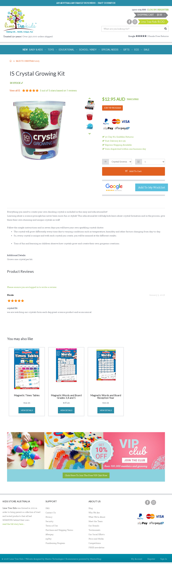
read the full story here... (14, 524)
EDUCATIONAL (66, 49)
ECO (136, 49)
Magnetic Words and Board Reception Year (105, 396)
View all (15, 90)
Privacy (49, 517)
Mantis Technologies (54, 559)
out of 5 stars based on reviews (58, 90)
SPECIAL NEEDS (109, 49)
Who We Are (94, 512)
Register (151, 559)
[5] (23, 90)
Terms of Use (52, 525)
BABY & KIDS (36, 49)
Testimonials (94, 530)
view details (27, 410)
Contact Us (51, 512)
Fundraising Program (55, 543)
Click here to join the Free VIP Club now (86, 475)
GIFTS (126, 49)
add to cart (135, 171)
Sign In (163, 559)
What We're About (97, 517)
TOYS (51, 49)
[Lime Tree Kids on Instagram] (153, 502)
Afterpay (50, 534)
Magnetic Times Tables (27, 395)
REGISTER (163, 9)
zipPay (49, 538)
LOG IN (152, 9)
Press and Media (96, 538)
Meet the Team (96, 521)
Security (49, 521)
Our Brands (94, 525)
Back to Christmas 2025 (27, 61)
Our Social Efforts (97, 534)
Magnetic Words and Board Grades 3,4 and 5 (66, 396)
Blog (91, 508)
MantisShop (95, 559)
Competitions (95, 543)
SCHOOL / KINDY (88, 49)
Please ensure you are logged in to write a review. (32, 287)
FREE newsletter (96, 547)
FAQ (48, 508)
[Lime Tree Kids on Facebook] (147, 502)
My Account (136, 559)
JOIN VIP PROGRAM (112, 108)
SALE (146, 49)
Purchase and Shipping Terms (59, 530)
